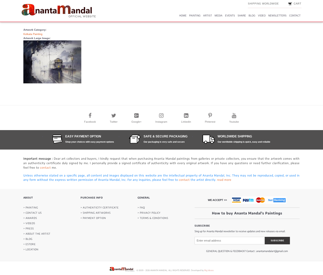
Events (230, 15)
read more (224, 179)
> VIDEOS (29, 223)
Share (242, 15)
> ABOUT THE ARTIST (36, 234)
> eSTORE (29, 244)
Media (218, 15)
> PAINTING (30, 207)
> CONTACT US (32, 213)
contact (45, 167)
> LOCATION (31, 249)
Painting (195, 15)
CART (298, 3)
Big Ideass (209, 270)
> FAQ (141, 207)
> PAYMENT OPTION (93, 218)
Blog (252, 15)
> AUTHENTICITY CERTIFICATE (100, 207)
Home (183, 15)
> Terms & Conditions (153, 218)
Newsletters (277, 15)
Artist (207, 15)
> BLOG (28, 239)
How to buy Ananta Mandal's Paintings (247, 213)
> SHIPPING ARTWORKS (96, 213)
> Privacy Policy (149, 213)
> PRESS (28, 228)
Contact (295, 15)
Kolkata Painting (32, 34)
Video (262, 15)
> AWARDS (30, 218)
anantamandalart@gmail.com (272, 251)
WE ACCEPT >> (217, 200)
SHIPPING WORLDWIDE (263, 3)
